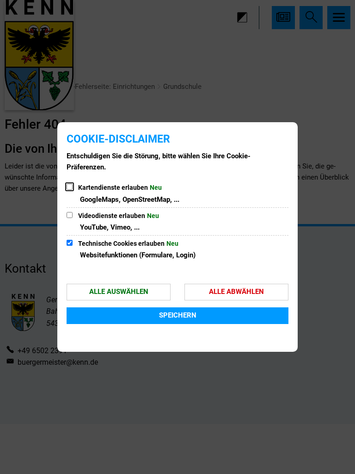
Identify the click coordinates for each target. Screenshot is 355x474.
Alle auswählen (118, 291)
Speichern (177, 315)
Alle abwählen (236, 291)
